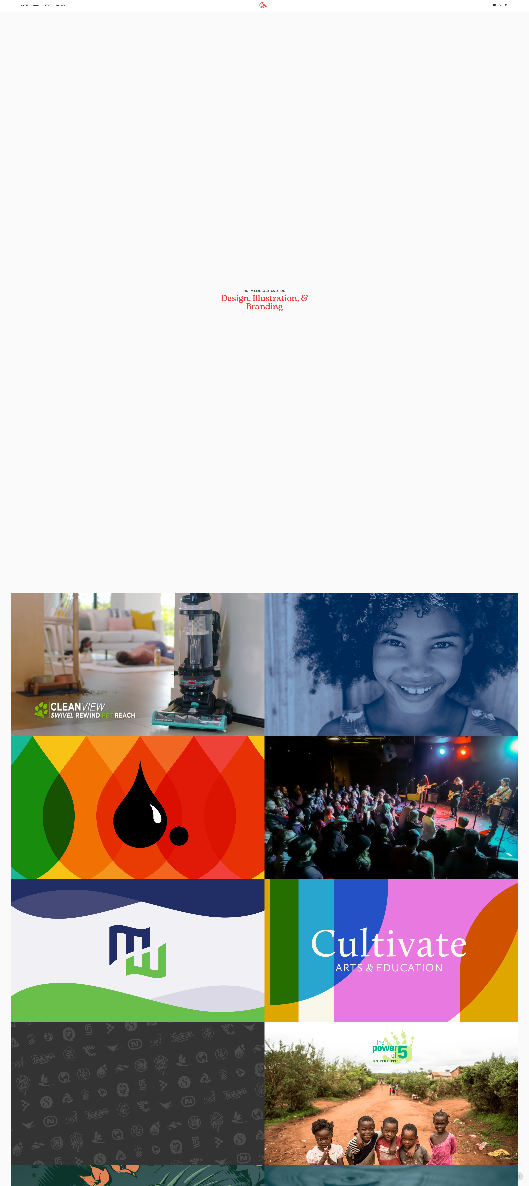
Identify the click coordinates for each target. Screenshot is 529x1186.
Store (48, 5)
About (24, 5)
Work (36, 5)
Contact (60, 5)
